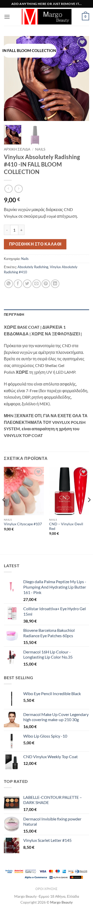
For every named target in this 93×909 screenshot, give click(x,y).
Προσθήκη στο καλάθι (35, 244)
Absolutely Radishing (33, 267)
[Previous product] (18, 189)
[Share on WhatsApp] (8, 283)
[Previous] (12, 78)
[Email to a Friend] (36, 283)
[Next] (81, 78)
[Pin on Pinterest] (46, 283)
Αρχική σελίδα (17, 149)
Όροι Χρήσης (46, 889)
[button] (7, 16)
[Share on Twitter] (27, 283)
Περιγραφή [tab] (14, 314)
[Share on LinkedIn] (55, 283)
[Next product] (8, 189)
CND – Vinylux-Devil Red (66, 526)
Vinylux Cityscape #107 (23, 524)
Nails (40, 149)
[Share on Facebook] (18, 283)
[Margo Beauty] (46, 16)
